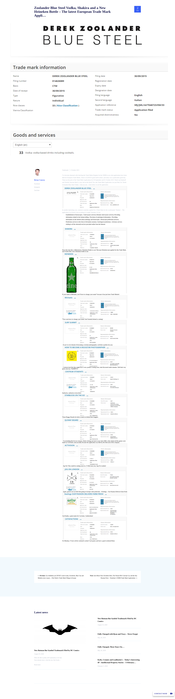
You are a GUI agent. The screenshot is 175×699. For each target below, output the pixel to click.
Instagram (37, 187)
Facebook (37, 184)
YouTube (36, 190)
